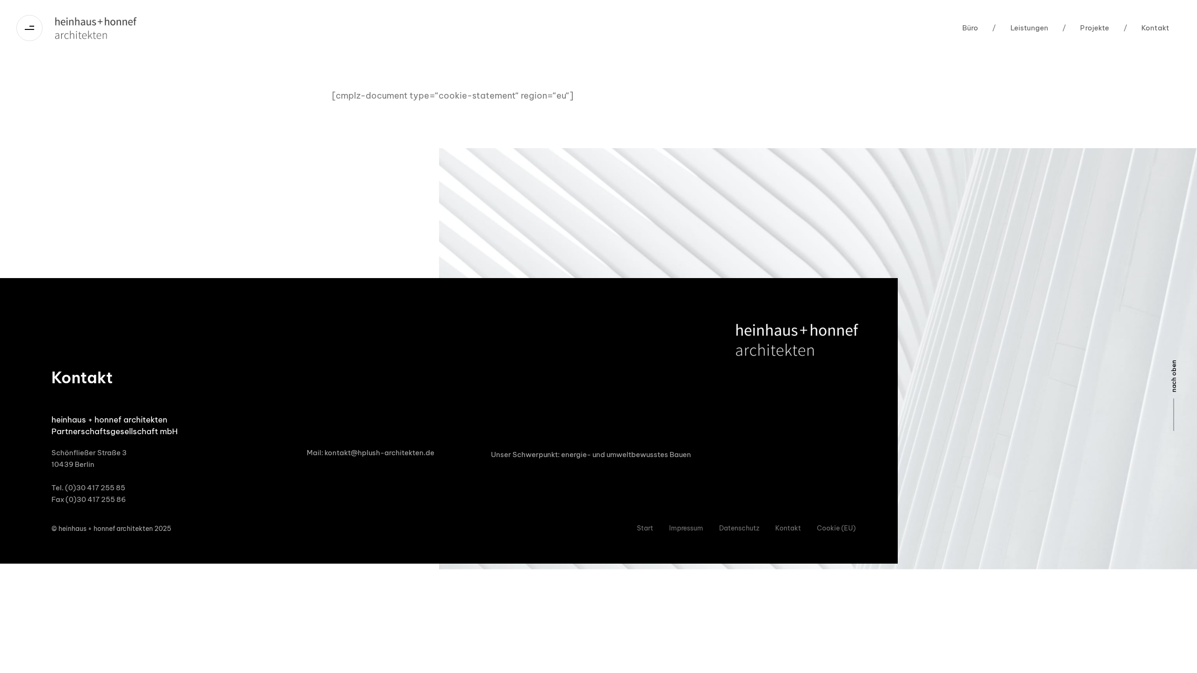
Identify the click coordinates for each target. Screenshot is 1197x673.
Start (645, 528)
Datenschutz (739, 528)
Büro (970, 27)
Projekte (1086, 27)
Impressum (686, 528)
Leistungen (1020, 27)
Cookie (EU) (836, 528)
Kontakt (1146, 27)
